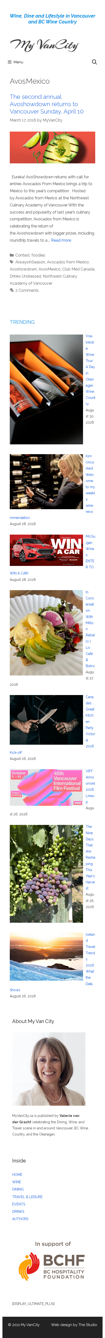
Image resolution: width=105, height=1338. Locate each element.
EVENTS (18, 1204)
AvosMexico (50, 269)
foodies (38, 255)
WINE (16, 1182)
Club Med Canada (78, 269)
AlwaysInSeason (30, 262)
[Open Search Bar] (94, 62)
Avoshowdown (23, 269)
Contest (22, 255)
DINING (18, 1189)
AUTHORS (20, 1219)
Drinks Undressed (25, 276)
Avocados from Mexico (68, 262)
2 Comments (27, 290)
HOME (17, 1175)
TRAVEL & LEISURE (27, 1197)
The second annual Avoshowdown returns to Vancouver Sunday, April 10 (47, 104)
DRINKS (18, 1212)
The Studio (87, 1325)
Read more (61, 240)
